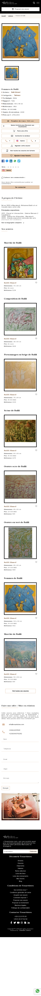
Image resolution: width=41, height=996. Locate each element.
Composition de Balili (15, 299)
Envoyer (5, 788)
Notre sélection (20, 871)
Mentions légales (20, 905)
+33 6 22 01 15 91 (20, 916)
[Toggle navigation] (38, 3)
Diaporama (20, 866)
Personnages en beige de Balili (20, 355)
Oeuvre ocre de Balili (15, 467)
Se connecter (20, 187)
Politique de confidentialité (20, 908)
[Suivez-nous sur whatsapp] (15, 161)
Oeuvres (10, 16)
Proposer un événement (20, 903)
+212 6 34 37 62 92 (20, 919)
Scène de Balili (12, 411)
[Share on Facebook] (3, 161)
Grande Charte (25, 930)
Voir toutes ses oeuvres (20, 691)
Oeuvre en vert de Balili (16, 522)
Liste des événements (20, 876)
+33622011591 (14, 730)
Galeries (20, 868)
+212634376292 (15, 733)
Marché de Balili (12, 243)
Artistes (20, 860)
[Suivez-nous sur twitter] (19, 161)
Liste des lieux (20, 873)
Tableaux (17, 95)
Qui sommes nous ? (20, 890)
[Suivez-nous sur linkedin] (11, 161)
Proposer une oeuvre (20, 900)
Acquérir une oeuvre (20, 895)
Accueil (3, 16)
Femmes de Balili (13, 578)
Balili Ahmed (15, 92)
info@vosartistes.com (16, 724)
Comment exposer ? (20, 897)
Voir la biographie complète (11, 222)
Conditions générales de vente (20, 892)
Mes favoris (20, 878)
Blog (20, 881)
